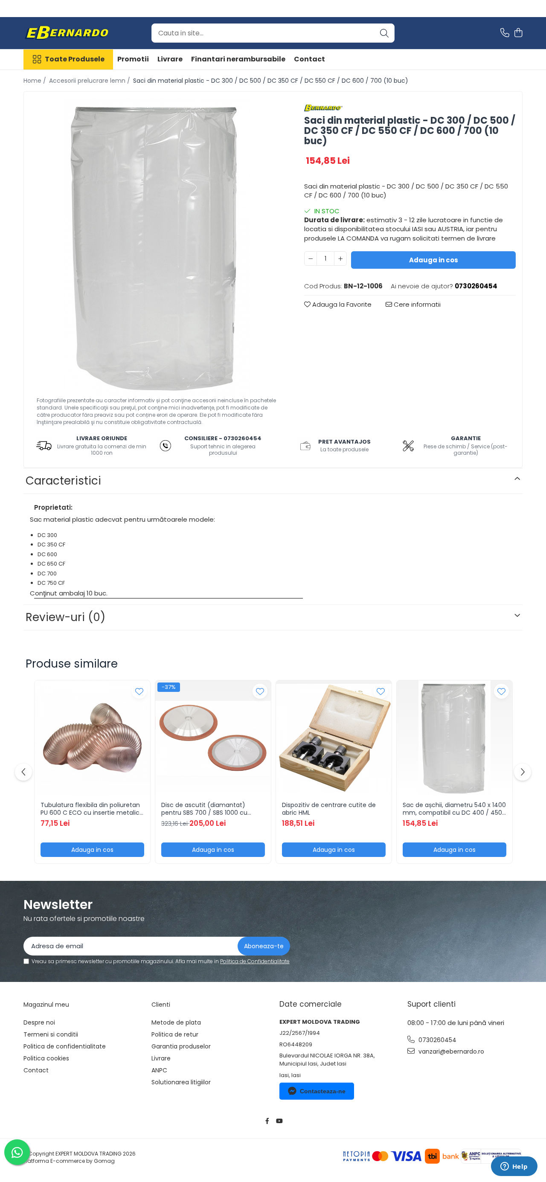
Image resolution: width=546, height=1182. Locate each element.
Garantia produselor (181, 1046)
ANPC (159, 1070)
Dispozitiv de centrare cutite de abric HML (329, 808)
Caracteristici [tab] (63, 480)
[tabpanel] (156, 247)
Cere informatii (416, 304)
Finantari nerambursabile (238, 59)
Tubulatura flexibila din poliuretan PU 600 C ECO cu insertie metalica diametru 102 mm (92, 808)
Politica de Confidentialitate (255, 961)
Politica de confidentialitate (64, 1046)
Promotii (133, 59)
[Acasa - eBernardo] (66, 33)
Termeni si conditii (50, 1034)
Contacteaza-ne (323, 1091)
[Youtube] (279, 1121)
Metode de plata (176, 1022)
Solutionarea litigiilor (181, 1082)
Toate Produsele (75, 59)
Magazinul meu (46, 1004)
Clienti (160, 1004)
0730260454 (436, 1040)
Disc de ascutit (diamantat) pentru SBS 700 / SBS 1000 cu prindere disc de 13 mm (204, 808)
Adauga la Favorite (341, 304)
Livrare (170, 59)
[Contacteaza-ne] (504, 33)
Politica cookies (46, 1058)
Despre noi (39, 1022)
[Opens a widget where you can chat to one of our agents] (514, 1167)
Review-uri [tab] (65, 617)
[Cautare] (384, 33)
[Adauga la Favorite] (139, 691)
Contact (309, 59)
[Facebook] (267, 1121)
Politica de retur (174, 1034)
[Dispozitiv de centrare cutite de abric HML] (334, 738)
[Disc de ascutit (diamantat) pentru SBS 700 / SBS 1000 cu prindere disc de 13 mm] (213, 738)
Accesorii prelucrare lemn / (90, 80)
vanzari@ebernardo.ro (450, 1051)
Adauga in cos (433, 260)
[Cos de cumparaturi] (518, 33)
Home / (35, 80)
